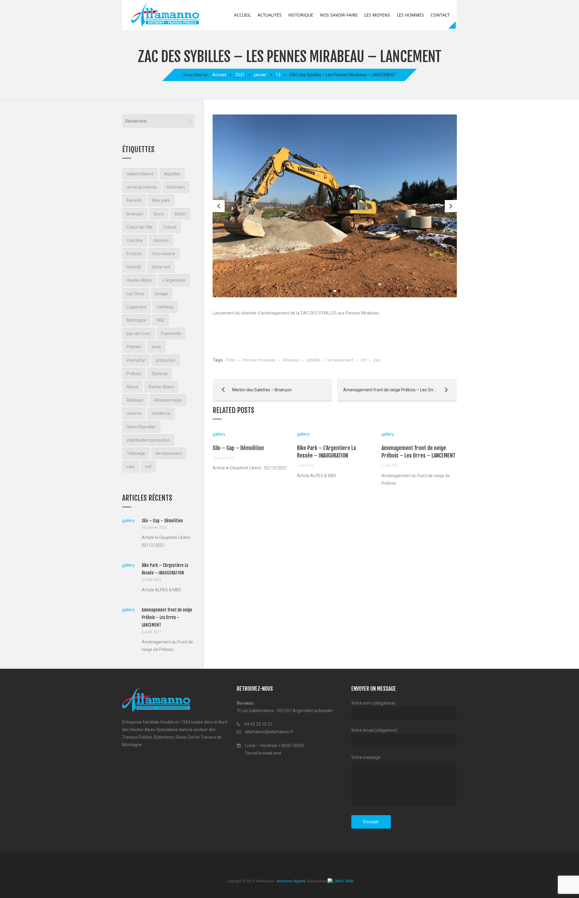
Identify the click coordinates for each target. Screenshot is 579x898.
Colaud (169, 227)
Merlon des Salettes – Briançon (252, 389)
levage (161, 293)
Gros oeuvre (163, 253)
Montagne (136, 320)
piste (156, 346)
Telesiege (136, 453)
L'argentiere (174, 280)
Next (451, 206)
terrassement (340, 360)
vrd (363, 360)
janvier (260, 74)
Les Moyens (377, 15)
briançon (135, 213)
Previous (219, 206)
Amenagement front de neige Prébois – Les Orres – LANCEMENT (397, 389)
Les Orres (136, 293)
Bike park (161, 200)
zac (376, 360)
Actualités (270, 15)
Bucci (159, 213)
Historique (300, 15)
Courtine (135, 240)
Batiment (176, 187)
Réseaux (291, 360)
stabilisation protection (148, 440)
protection (166, 360)
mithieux (165, 307)
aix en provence (142, 187)
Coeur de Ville (140, 227)
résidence (161, 413)
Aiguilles (172, 173)
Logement (136, 307)
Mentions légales (291, 881)
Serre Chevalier (141, 426)
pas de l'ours (138, 333)
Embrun (134, 253)
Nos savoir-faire (339, 15)
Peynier (134, 346)
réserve (134, 413)
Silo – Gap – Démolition (238, 448)
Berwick (134, 200)
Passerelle (171, 333)
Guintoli (134, 266)
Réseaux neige (168, 400)
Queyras (160, 373)
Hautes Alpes (139, 280)
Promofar (136, 360)
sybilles (313, 360)
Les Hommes (410, 15)
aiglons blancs (140, 173)
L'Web (347, 881)
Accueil (242, 15)
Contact (440, 15)
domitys (161, 240)
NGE (161, 320)
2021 (240, 74)
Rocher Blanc (161, 386)
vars (131, 466)
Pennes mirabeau (259, 360)
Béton (180, 213)
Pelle (230, 360)
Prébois (134, 373)
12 (278, 74)
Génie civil (160, 266)
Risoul (132, 386)
